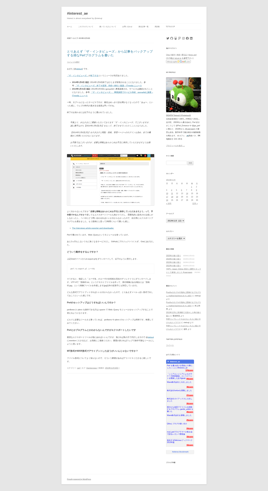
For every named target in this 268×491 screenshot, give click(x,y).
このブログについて (85, 27)
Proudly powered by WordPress (79, 479)
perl (78, 368)
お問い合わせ (127, 27)
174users (189, 370)
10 (167, 193)
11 (172, 193)
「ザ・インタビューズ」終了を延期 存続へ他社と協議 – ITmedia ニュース (108, 85)
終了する (94, 75)
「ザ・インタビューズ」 (77, 75)
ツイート (170, 345)
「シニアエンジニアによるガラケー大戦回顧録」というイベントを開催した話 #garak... (179, 375)
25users (189, 420)
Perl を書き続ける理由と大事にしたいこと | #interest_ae (179, 366)
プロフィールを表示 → (175, 146)
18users (189, 437)
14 (187, 193)
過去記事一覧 (143, 27)
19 (177, 197)
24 (167, 200)
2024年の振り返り (173, 259)
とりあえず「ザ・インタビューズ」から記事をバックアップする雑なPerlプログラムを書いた (110, 53)
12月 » (195, 203)
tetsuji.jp (170, 27)
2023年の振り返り (173, 262)
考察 (178, 55)
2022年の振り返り (173, 266)
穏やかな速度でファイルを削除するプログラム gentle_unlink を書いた (180, 408)
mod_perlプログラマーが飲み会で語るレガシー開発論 (179, 433)
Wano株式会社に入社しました (179, 382)
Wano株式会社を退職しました (179, 415)
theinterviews (91, 368)
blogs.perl (193, 55)
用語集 (157, 27)
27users (189, 395)
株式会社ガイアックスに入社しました (179, 400)
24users (189, 428)
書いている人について (107, 27)
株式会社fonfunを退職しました (179, 390)
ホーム (69, 27)
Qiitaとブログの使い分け (177, 424)
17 (167, 197)
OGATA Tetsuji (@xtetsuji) (178, 115)
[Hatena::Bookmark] (180, 452)
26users (189, 404)
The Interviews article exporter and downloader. (93, 228)
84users (189, 379)
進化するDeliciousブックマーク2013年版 (179, 441)
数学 (173, 55)
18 (172, 197)
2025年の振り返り (173, 256)
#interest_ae (77, 13)
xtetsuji (79, 69)
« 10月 (168, 203)
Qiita (168, 55)
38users (189, 387)
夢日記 (184, 55)
